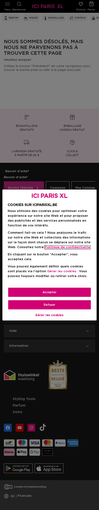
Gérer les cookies (49, 315)
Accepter (49, 292)
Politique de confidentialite (67, 247)
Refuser (49, 304)
